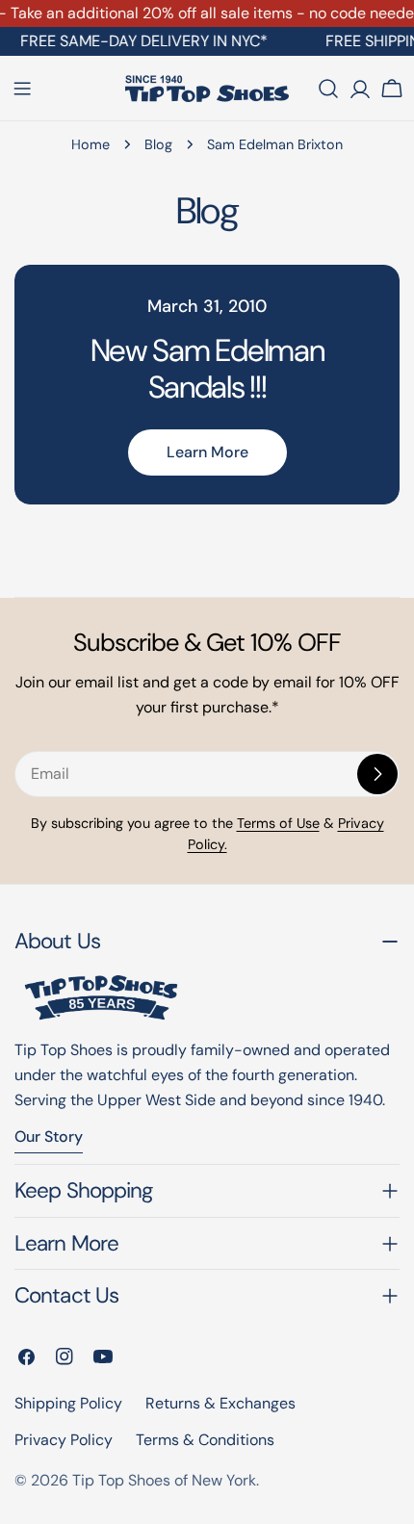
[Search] (328, 88)
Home (90, 144)
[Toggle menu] (22, 88)
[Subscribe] (377, 774)
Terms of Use (278, 823)
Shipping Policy (68, 1403)
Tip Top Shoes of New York (164, 1480)
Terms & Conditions (205, 1440)
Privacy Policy (63, 1440)
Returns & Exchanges (220, 1403)
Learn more (207, 452)
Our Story (48, 1136)
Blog (158, 144)
